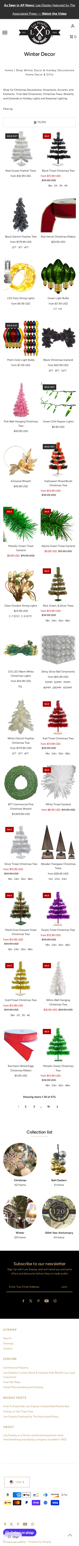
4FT (26, 247)
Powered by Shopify (39, 1541)
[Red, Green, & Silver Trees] (58, 583)
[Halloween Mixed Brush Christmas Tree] (58, 459)
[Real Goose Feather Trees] (20, 148)
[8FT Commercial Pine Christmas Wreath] (20, 782)
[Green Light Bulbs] (58, 276)
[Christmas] (20, 1160)
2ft (56, 185)
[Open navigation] (9, 32)
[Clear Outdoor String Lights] (20, 583)
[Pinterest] (38, 1301)
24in (54, 620)
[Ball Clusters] (59, 1160)
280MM (56, 687)
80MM (47, 687)
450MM (67, 687)
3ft (61, 185)
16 (48, 1106)
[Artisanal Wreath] (20, 459)
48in (67, 620)
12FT (64, 370)
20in (57, 878)
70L (20, 686)
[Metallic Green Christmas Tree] (58, 1044)
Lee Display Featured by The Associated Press (30, 1416)
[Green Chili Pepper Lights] (58, 399)
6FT (51, 370)
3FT (20, 247)
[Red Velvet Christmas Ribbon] (58, 214)
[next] (57, 1106)
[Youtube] (46, 1301)
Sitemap (8, 1343)
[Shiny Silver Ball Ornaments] (58, 649)
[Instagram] (55, 1301)
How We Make (11, 1382)
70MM (66, 682)
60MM (58, 682)
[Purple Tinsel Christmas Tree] (58, 908)
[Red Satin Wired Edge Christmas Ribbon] (20, 1044)
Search (7, 1338)
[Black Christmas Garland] (58, 338)
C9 (60, 308)
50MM (48, 682)
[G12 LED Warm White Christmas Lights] (20, 649)
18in (50, 185)
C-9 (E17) (26, 616)
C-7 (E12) (14, 616)
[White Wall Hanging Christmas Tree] (58, 978)
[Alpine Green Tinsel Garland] (58, 524)
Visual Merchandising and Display (23, 1387)
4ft (66, 185)
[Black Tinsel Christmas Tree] (58, 148)
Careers (7, 1348)
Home (9, 70)
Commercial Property (16, 1367)
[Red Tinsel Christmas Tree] (58, 716)
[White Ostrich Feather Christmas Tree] (20, 716)
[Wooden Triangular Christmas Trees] (58, 842)
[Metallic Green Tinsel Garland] (20, 524)
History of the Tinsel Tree (18, 1411)
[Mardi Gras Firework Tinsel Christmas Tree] (20, 908)
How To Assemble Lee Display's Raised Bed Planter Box (36, 1406)
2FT (14, 247)
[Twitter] (30, 1301)
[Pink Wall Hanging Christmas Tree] (20, 399)
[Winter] (20, 1212)
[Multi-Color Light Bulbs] (20, 338)
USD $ (20, 1482)
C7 (55, 308)
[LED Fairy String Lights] (20, 276)
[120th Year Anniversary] (59, 1212)
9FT (57, 370)
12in (50, 878)
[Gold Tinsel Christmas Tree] (20, 978)
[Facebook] (23, 1301)
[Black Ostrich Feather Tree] (20, 214)
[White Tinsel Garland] (58, 782)
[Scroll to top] (70, 1535)
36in (60, 620)
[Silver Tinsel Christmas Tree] (20, 842)
